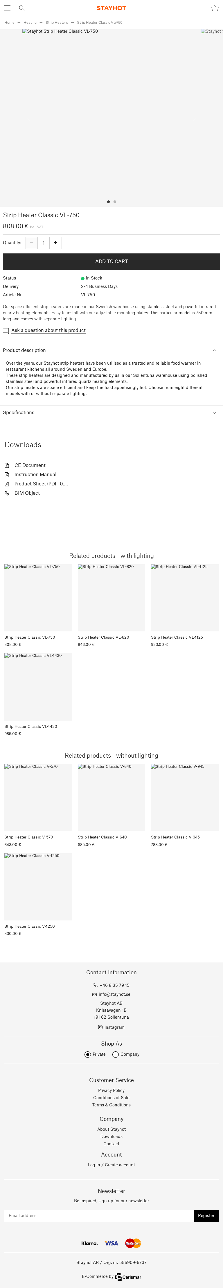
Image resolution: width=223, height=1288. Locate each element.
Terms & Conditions (111, 1105)
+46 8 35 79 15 (115, 986)
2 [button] (115, 202)
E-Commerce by (98, 1277)
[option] (111, 118)
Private (99, 1055)
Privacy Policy (111, 1091)
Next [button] (195, 118)
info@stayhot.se (114, 995)
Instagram (115, 1028)
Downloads (111, 1137)
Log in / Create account (111, 1165)
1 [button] (108, 202)
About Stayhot (111, 1130)
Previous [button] (28, 118)
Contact (111, 1144)
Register (206, 1216)
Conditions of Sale (111, 1098)
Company (130, 1055)
